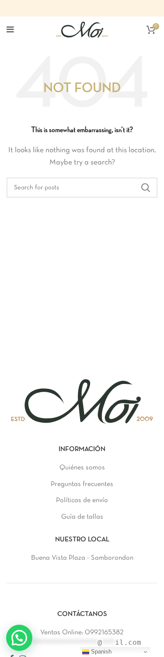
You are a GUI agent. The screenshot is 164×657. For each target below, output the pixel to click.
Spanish (100, 651)
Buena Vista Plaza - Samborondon (82, 558)
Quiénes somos (82, 468)
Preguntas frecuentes (82, 484)
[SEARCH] (146, 188)
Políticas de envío (82, 500)
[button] (19, 638)
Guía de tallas (82, 517)
